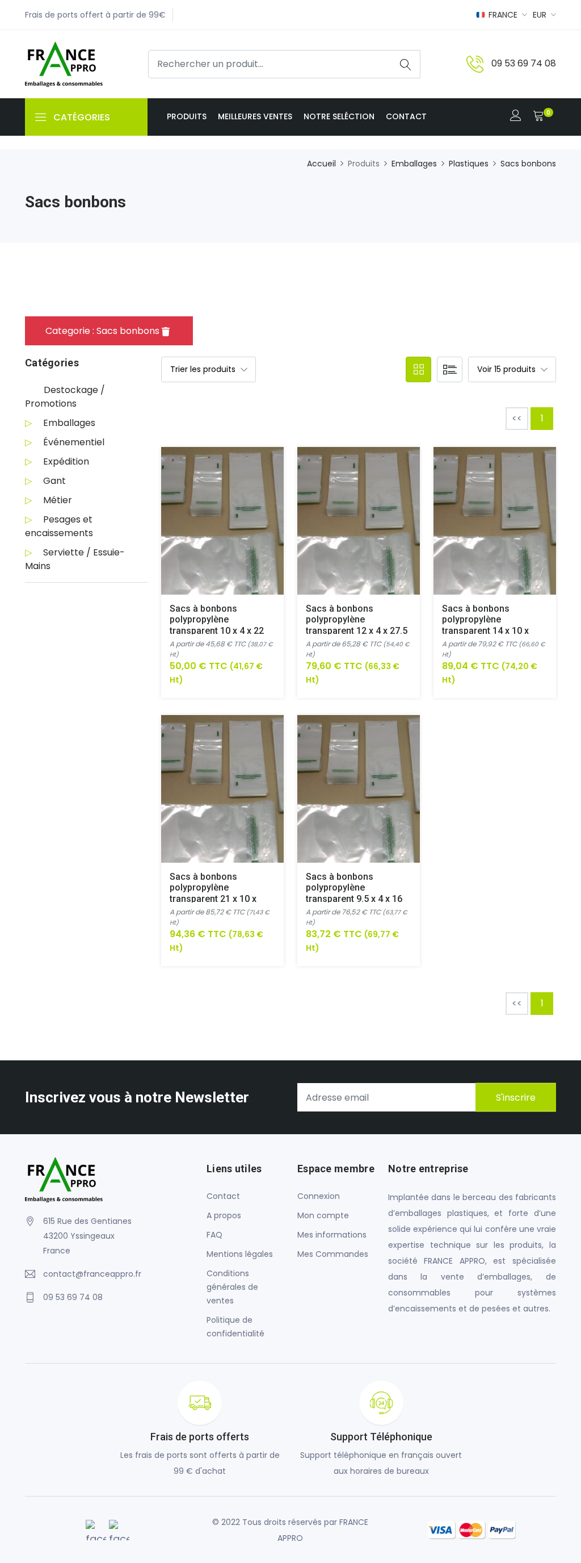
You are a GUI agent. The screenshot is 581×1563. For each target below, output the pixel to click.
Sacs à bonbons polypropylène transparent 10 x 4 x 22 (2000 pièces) (217, 625)
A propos (224, 1215)
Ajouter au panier (209, 529)
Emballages (414, 163)
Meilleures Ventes (255, 116)
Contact (406, 116)
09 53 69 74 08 (523, 63)
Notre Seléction (339, 116)
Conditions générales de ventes (232, 1287)
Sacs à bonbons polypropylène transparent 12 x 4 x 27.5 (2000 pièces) (356, 625)
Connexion (318, 1196)
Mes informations (332, 1234)
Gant (54, 480)
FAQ (214, 1234)
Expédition (66, 461)
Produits (187, 116)
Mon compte (323, 1215)
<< (517, 418)
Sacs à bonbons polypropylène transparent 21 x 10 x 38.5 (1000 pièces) (213, 893)
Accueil (321, 163)
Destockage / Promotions (65, 396)
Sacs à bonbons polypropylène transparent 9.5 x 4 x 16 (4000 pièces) (354, 893)
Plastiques (469, 163)
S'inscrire (516, 1097)
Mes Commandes (332, 1254)
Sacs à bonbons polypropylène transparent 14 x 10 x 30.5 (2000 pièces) (485, 625)
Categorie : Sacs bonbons (103, 330)
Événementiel (73, 442)
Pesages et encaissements (59, 526)
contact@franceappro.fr (92, 1274)
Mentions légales (240, 1254)
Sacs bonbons (528, 163)
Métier (57, 500)
